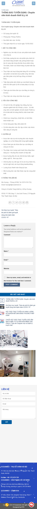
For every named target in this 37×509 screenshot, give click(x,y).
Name (6, 251)
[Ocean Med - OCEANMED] (18, 3)
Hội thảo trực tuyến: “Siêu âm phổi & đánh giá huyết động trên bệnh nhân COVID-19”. (20, 306)
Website (6, 268)
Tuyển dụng (5, 10)
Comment (7, 235)
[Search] (33, 3)
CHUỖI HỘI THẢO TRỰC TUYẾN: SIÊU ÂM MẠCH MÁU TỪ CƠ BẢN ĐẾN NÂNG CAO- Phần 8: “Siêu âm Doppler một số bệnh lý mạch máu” (19, 322)
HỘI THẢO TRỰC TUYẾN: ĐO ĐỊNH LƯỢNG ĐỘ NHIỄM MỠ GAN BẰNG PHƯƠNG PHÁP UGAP (20, 313)
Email (6, 260)
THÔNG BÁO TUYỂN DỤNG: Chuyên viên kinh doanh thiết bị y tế (20, 300)
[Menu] (3, 3)
